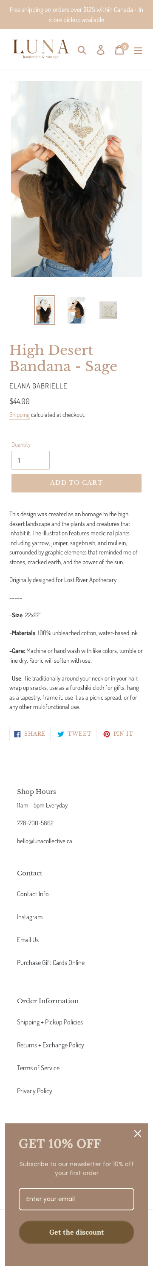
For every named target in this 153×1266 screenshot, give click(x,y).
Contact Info (33, 893)
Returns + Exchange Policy (50, 1045)
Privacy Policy (34, 1090)
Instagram (29, 916)
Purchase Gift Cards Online (51, 962)
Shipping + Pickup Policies (50, 1022)
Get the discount (76, 1232)
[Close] (138, 1133)
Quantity (21, 444)
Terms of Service (38, 1067)
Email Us (28, 939)
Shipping (19, 415)
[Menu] (138, 49)
